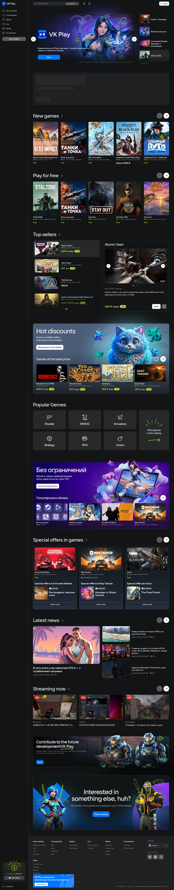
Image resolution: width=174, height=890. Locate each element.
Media (108, 841)
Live (89, 841)
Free (34, 848)
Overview (127, 845)
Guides (108, 854)
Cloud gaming (56, 841)
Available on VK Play (39, 845)
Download (54, 851)
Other (35, 860)
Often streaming (92, 845)
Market (72, 841)
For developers (38, 864)
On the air (90, 848)
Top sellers (44, 234)
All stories (109, 845)
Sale (34, 851)
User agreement (121, 886)
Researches (37, 873)
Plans (52, 848)
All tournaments (129, 848)
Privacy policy (131, 886)
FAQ (52, 854)
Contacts (36, 867)
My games (36, 854)
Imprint (167, 886)
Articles (108, 851)
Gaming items (73, 845)
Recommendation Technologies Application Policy (150, 886)
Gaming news (110, 848)
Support (35, 870)
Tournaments (129, 841)
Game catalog (38, 841)
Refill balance (73, 848)
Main (52, 845)
